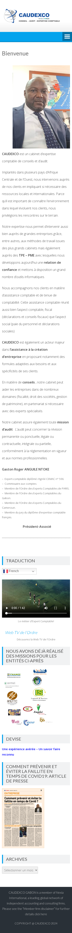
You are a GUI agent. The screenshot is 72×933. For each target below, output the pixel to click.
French (13, 571)
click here (41, 914)
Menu (67, 37)
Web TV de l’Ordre (21, 632)
